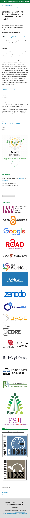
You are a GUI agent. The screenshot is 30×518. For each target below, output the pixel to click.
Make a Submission (9, 196)
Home (3, 5)
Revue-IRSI (21, 178)
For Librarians (5, 495)
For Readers (5, 490)
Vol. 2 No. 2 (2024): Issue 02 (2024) (10, 7)
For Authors (5, 492)
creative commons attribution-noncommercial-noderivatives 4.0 (15, 512)
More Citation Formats (8, 116)
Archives (8, 5)
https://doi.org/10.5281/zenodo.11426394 (15, 37)
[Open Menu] (1, 1)
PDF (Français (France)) (9, 89)
